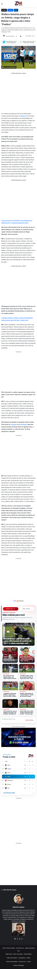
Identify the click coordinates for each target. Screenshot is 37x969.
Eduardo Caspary (10, 36)
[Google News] (18, 601)
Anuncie (29, 961)
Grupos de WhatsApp (18, 965)
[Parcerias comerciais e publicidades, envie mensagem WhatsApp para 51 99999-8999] (18, 737)
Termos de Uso (22, 961)
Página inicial (9, 954)
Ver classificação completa (18, 792)
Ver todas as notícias (30, 720)
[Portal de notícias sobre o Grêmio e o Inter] (18, 3)
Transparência (21, 957)
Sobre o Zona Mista (18, 954)
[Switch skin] (2, 4)
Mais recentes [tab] (26, 608)
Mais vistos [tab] (11, 608)
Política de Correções (12, 957)
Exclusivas (10, 10)
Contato (28, 957)
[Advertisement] (18, 93)
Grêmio (16, 10)
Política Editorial (27, 954)
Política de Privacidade (11, 961)
